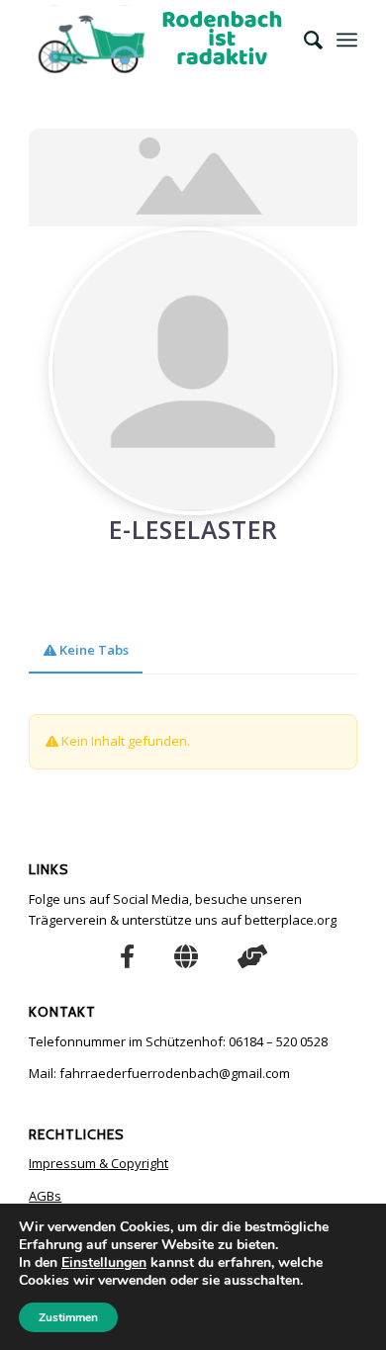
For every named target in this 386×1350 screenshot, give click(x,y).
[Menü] (347, 39)
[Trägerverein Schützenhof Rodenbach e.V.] (186, 956)
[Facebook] (127, 956)
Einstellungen (103, 1263)
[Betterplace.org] (252, 956)
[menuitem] (303, 39)
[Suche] (303, 39)
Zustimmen (68, 1317)
